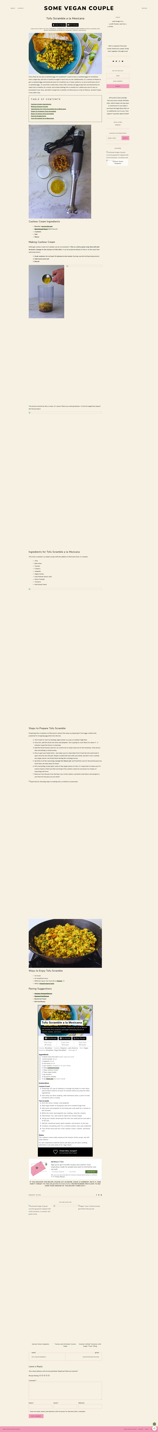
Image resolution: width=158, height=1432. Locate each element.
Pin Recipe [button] (66, 1038)
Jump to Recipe (59, 25)
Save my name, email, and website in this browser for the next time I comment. (57, 1411)
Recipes (144, 8)
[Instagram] (119, 61)
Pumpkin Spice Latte (47, 983)
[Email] (113, 61)
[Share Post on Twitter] (98, 1195)
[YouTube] (122, 61)
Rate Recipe (80, 1038)
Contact (21, 8)
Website (81, 1403)
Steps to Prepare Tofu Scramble (43, 111)
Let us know (63, 1153)
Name (31, 1403)
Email (56, 1403)
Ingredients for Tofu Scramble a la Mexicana (48, 109)
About (13, 8)
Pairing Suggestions (38, 116)
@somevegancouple (61, 1184)
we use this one (47, 226)
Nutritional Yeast (41, 229)
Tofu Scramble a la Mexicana (42, 118)
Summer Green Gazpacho (118, 162)
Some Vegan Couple (79, 8)
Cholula (59, 981)
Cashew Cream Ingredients (41, 104)
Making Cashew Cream (39, 106)
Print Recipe (73, 25)
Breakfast (32, 1195)
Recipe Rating (34, 1375)
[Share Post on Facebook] (96, 1195)
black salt (49, 1079)
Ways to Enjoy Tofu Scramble (42, 114)
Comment (33, 1380)
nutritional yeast (53, 1068)
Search (125, 138)
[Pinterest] (116, 61)
